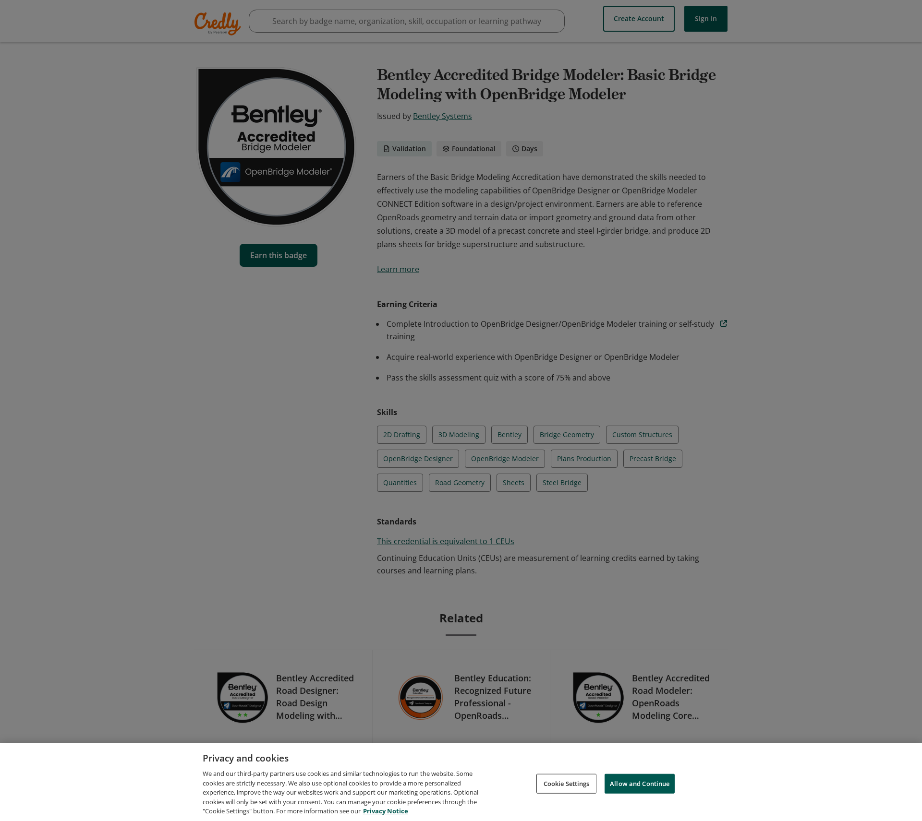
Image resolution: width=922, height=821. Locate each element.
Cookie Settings (567, 783)
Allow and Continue (639, 783)
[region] (461, 782)
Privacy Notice (385, 811)
